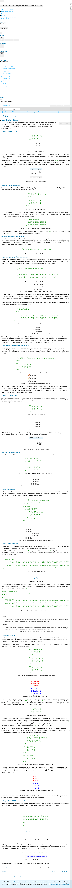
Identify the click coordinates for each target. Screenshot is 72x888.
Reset (2, 37)
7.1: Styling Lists (5, 867)
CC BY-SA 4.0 (21, 867)
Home (8, 112)
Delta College (32, 112)
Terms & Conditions (58, 884)
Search (3, 109)
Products (28, 834)
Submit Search (4, 28)
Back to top (3, 871)
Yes (17, 876)
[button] (5, 85)
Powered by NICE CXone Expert (21, 881)
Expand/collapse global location (70, 112)
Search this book (3, 23)
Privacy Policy (51, 884)
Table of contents (64, 123)
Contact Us (29, 836)
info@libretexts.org (26, 885)
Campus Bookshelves (19, 112)
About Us (28, 832)
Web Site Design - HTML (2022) (47, 112)
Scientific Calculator (7, 75)
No (22, 876)
